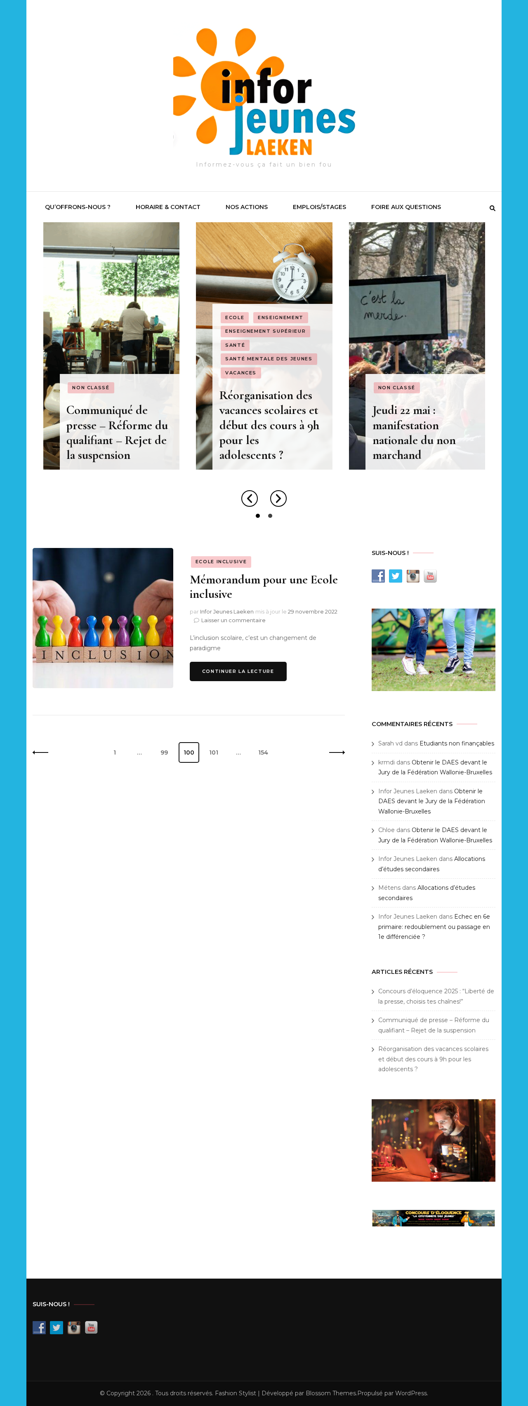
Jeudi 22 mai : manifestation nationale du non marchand (414, 432)
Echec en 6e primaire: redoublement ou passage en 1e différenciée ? (434, 926)
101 (216, 752)
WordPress (411, 1393)
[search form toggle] (492, 208)
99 (167, 752)
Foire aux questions (406, 207)
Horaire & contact (168, 207)
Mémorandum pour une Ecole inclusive (264, 587)
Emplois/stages (319, 207)
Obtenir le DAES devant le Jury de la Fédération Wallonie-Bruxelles (431, 801)
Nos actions (247, 207)
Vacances (241, 373)
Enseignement (281, 317)
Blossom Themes (331, 1393)
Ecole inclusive (221, 561)
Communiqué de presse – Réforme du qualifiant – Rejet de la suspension (117, 432)
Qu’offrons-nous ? (78, 207)
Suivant (334, 752)
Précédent (43, 752)
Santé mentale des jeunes (269, 359)
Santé (235, 345)
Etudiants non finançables (457, 743)
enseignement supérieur (265, 331)
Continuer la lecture (238, 671)
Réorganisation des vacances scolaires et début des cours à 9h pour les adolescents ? (269, 425)
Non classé (91, 387)
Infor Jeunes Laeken (227, 611)
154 (265, 752)
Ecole (234, 317)
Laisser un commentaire (233, 620)
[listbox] (264, 371)
